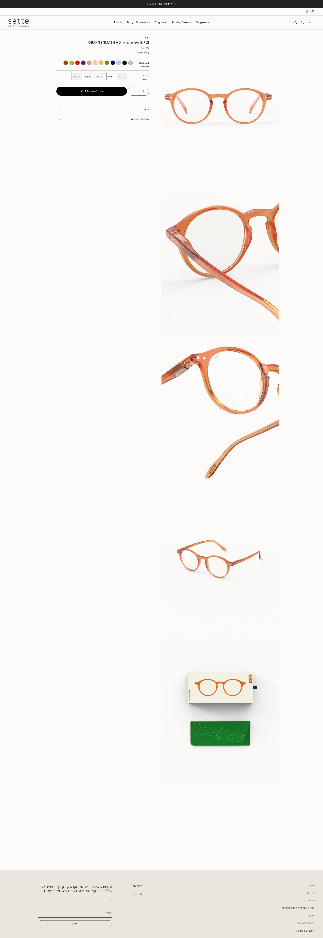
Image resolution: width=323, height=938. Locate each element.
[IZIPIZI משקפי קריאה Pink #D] (95, 63)
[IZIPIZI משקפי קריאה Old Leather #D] (66, 63)
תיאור (146, 109)
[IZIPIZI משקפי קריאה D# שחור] (124, 63)
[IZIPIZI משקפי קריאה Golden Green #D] (89, 63)
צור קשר (310, 893)
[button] (202, 22)
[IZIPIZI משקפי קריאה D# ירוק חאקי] (107, 63)
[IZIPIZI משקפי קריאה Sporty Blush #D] (77, 63)
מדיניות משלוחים (140, 119)
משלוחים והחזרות (305, 931)
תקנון (312, 915)
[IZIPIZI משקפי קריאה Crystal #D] (119, 63)
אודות (312, 885)
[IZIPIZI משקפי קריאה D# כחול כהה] (113, 63)
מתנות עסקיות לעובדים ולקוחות (298, 908)
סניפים (311, 900)
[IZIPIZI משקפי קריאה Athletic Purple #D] (83, 63)
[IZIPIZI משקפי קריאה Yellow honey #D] (101, 63)
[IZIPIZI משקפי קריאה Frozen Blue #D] (130, 63)
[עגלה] (311, 22)
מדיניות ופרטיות (306, 923)
